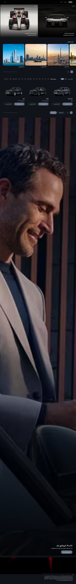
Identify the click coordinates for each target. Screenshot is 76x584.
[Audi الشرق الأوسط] (70, 2)
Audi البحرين (44, 66)
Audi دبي (67, 66)
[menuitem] (53, 79)
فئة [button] (65, 78)
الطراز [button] (62, 78)
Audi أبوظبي (21, 66)
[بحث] (5, 2)
